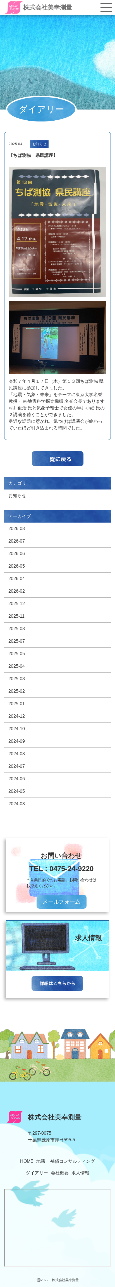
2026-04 (16, 578)
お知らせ (17, 495)
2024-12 (16, 716)
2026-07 (16, 541)
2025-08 (16, 628)
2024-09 (16, 741)
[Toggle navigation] (106, 7)
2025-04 (16, 666)
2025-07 (16, 641)
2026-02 (16, 591)
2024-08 (16, 753)
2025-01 (16, 703)
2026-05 (16, 566)
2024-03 (16, 803)
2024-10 (16, 728)
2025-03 (16, 678)
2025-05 (16, 653)
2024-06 (16, 778)
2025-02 (16, 691)
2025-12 (16, 603)
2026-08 (16, 528)
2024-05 (16, 791)
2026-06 (16, 553)
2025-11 (16, 616)
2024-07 (16, 766)
